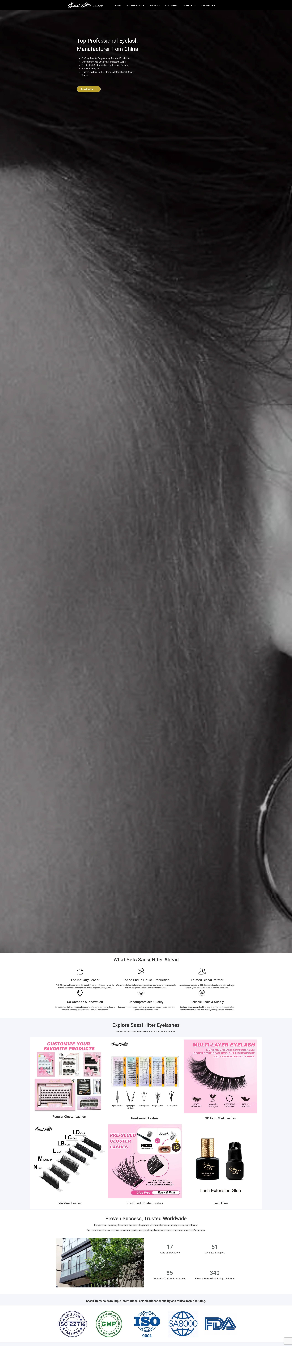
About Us (155, 5)
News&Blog (171, 5)
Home (118, 5)
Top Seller (207, 5)
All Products (134, 5)
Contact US (189, 5)
